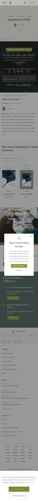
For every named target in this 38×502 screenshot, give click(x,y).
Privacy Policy (30, 482)
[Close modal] (31, 236)
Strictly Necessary (19, 496)
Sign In (19, 270)
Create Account (19, 266)
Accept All (19, 489)
